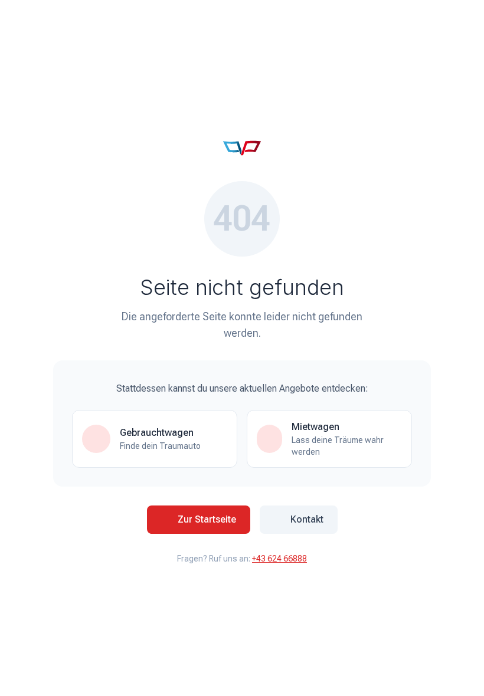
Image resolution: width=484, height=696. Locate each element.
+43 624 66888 (279, 558)
